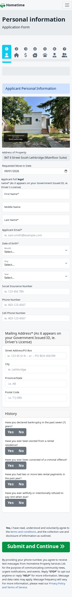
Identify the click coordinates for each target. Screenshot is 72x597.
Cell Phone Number (14, 313)
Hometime (15, 5)
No (21, 432)
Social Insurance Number (17, 286)
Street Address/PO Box (18, 350)
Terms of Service (17, 587)
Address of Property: (14, 152)
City (7, 364)
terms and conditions (23, 531)
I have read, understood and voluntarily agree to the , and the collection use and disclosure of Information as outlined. (37, 531)
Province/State (13, 378)
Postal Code (12, 392)
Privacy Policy (57, 583)
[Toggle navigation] (67, 5)
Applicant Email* (12, 230)
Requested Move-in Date (16, 165)
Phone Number (11, 299)
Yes (10, 432)
